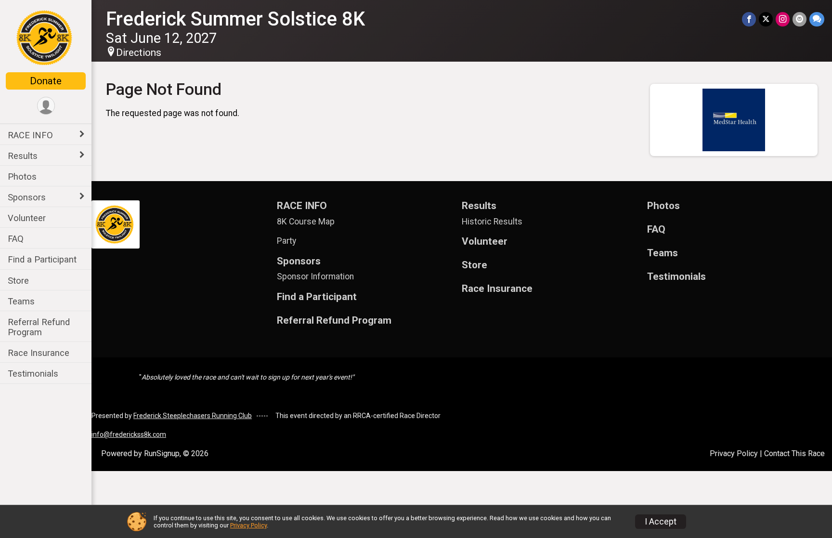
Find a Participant (42, 259)
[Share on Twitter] (766, 19)
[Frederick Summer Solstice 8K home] (45, 37)
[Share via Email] (799, 19)
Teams (21, 301)
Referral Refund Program (39, 327)
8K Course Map (306, 221)
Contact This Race (794, 453)
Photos (22, 176)
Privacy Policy (734, 453)
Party (286, 241)
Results (23, 156)
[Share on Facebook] (749, 19)
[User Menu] (46, 106)
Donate (46, 81)
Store (18, 281)
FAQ (16, 239)
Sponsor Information (315, 276)
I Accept (660, 521)
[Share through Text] (816, 19)
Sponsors (27, 197)
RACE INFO (30, 135)
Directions (138, 52)
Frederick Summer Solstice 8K (235, 19)
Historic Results (492, 221)
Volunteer (27, 218)
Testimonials (33, 373)
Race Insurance (38, 353)
